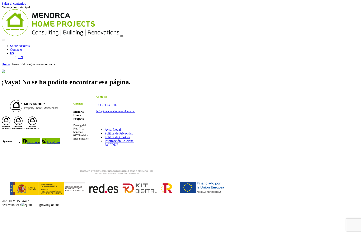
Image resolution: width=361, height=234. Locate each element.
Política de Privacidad (119, 133)
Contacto (16, 49)
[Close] (3, 39)
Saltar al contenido (14, 3)
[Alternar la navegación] (121, 36)
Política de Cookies (117, 137)
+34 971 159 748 (106, 104)
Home (6, 64)
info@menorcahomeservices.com (115, 111)
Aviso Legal (113, 129)
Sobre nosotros (20, 46)
